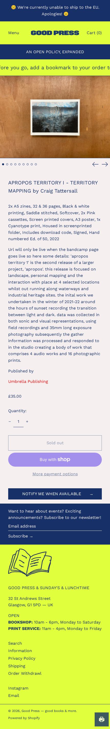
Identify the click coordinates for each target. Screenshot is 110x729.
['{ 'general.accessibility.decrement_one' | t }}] (9, 421)
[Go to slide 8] (32, 164)
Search (15, 643)
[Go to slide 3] (11, 164)
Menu (13, 32)
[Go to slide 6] (24, 164)
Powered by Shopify (24, 718)
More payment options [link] (55, 473)
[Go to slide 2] (7, 164)
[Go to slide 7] (28, 164)
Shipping (16, 666)
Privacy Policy (21, 658)
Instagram (18, 688)
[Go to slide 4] (15, 164)
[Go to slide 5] (19, 164)
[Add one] (27, 421)
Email (13, 695)
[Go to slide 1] (3, 164)
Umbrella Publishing (28, 381)
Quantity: (17, 410)
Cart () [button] (94, 32)
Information (20, 650)
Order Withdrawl (24, 673)
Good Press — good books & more (48, 711)
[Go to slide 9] (36, 164)
